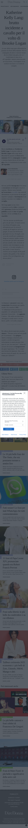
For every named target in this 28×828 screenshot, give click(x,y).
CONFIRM (9, 429)
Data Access (14, 434)
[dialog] (14, 414)
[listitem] (14, 421)
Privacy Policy (22, 434)
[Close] (24, 393)
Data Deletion (5, 434)
